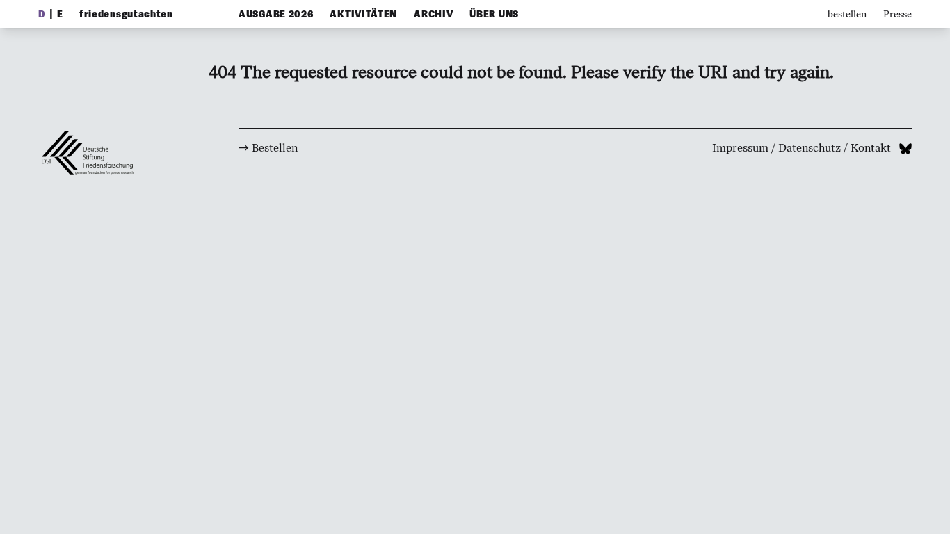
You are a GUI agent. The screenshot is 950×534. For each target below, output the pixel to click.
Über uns (494, 14)
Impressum (740, 147)
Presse (897, 14)
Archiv (433, 14)
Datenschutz (809, 147)
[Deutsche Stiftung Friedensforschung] (94, 235)
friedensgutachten (126, 14)
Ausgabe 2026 (276, 14)
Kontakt (871, 147)
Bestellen (275, 147)
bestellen (847, 14)
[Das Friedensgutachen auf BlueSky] (905, 147)
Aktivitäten (363, 14)
